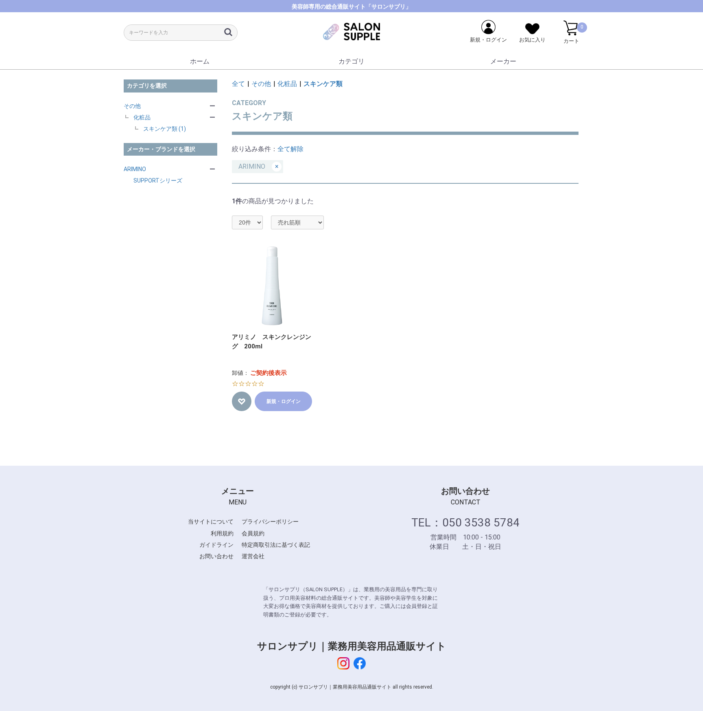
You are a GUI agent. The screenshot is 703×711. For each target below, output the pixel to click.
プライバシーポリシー (270, 521)
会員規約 (253, 533)
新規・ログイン (283, 401)
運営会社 (253, 556)
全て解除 (290, 149)
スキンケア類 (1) (164, 128)
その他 (132, 106)
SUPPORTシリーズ (157, 180)
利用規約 (222, 533)
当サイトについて (211, 521)
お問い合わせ (216, 556)
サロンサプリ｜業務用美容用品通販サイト (351, 646)
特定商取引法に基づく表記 (276, 545)
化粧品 (142, 117)
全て (238, 84)
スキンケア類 (323, 84)
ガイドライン (216, 545)
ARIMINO (135, 169)
